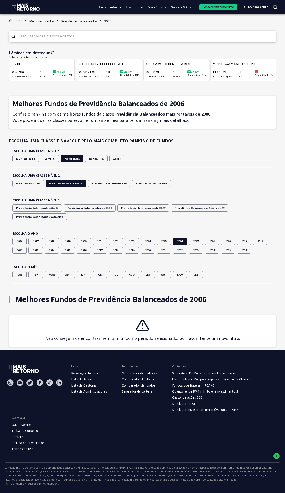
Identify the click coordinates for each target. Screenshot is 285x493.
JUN (99, 274)
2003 (131, 241)
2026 (244, 250)
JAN (19, 274)
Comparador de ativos (138, 379)
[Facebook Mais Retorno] (39, 382)
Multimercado (25, 158)
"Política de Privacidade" (102, 479)
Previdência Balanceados (66, 183)
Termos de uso (23, 449)
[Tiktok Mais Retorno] (49, 382)
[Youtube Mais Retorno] (20, 382)
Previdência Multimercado (109, 183)
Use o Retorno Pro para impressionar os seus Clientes (211, 379)
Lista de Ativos (81, 379)
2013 (35, 250)
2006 (180, 241)
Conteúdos (155, 7)
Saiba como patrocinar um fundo (28, 57)
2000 (83, 241)
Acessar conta (258, 7)
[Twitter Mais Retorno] (29, 382)
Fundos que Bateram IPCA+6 (193, 385)
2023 (196, 250)
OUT (164, 274)
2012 (19, 250)
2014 (51, 250)
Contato (17, 437)
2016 (83, 250)
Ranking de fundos (84, 373)
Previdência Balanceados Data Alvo (39, 216)
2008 (212, 241)
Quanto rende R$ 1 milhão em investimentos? (205, 391)
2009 (228, 241)
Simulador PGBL (184, 403)
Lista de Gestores (84, 385)
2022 (180, 250)
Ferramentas (108, 7)
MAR (52, 274)
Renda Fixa (96, 158)
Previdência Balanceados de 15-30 (89, 208)
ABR (67, 274)
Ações (117, 158)
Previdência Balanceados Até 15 (37, 208)
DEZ (195, 274)
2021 (164, 250)
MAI (83, 274)
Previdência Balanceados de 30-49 (143, 208)
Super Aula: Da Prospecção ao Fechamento (203, 373)
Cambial (49, 158)
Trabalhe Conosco (25, 430)
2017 (99, 250)
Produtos (132, 7)
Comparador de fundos (138, 385)
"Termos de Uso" (71, 479)
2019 (131, 250)
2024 (212, 250)
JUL (116, 274)
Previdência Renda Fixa (151, 183)
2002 (115, 241)
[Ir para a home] (25, 7)
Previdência (72, 158)
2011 (260, 241)
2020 (148, 250)
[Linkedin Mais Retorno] (59, 382)
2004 (148, 241)
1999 (67, 241)
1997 (35, 241)
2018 (115, 250)
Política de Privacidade (28, 443)
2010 (244, 241)
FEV (36, 274)
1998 (51, 241)
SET (148, 274)
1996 (19, 241)
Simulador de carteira (137, 391)
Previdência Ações (28, 183)
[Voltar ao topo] (276, 456)
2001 (99, 241)
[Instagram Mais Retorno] (10, 382)
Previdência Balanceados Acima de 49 (199, 208)
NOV (180, 274)
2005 (164, 241)
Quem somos (21, 424)
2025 (228, 250)
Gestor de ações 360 (187, 397)
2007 (196, 241)
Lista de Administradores (89, 391)
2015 (67, 250)
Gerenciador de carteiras (139, 373)
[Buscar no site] (275, 7)
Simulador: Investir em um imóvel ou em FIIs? (205, 409)
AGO (132, 274)
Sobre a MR (179, 7)
